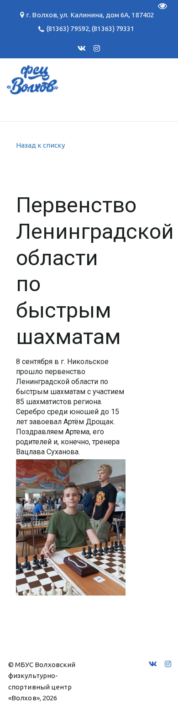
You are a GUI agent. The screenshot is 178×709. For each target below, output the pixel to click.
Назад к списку (40, 145)
